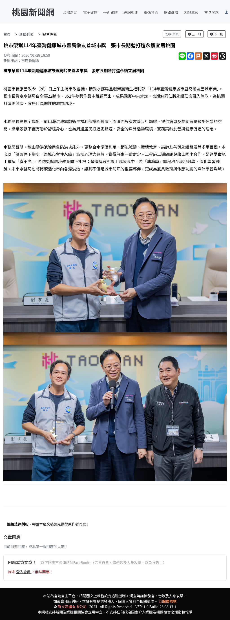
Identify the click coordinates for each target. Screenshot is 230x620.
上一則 (196, 34)
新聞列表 (26, 34)
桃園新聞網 (33, 12)
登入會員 (23, 571)
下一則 (218, 34)
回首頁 (174, 34)
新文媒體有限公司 (72, 606)
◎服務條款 (168, 601)
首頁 (7, 34)
